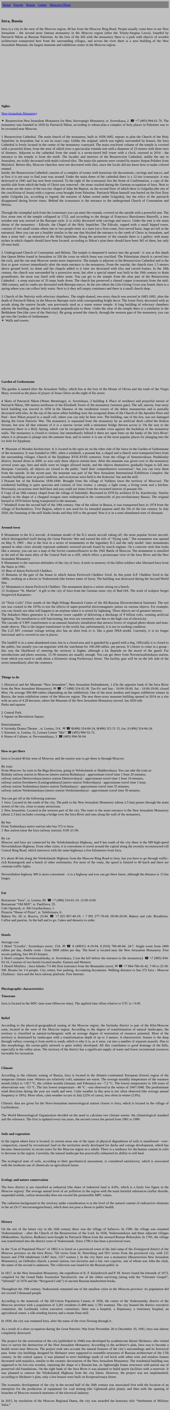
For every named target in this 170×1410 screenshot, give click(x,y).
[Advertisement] (85, 77)
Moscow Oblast (60, 4)
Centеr (42, 4)
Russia (30, 4)
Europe (18, 4)
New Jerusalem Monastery (19, 113)
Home (7, 4)
